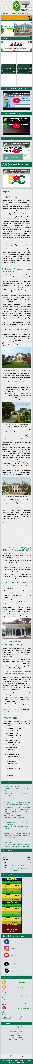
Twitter (13, 963)
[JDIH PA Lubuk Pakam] (4, 1009)
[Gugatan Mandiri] (4, 1004)
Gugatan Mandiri (22, 1003)
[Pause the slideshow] (26, 30)
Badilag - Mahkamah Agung (16, 1029)
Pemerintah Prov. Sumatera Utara (16, 1035)
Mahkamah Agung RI (16, 1027)
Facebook (13, 942)
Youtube (13, 955)
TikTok (14, 971)
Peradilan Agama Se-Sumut (16, 1031)
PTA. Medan (16, 1033)
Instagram (13, 948)
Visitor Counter (17, 870)
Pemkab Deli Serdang (16, 1037)
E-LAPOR (20, 987)
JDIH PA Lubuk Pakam (24, 1008)
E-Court (20, 992)
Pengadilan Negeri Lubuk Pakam (16, 1039)
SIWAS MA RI (21, 982)
